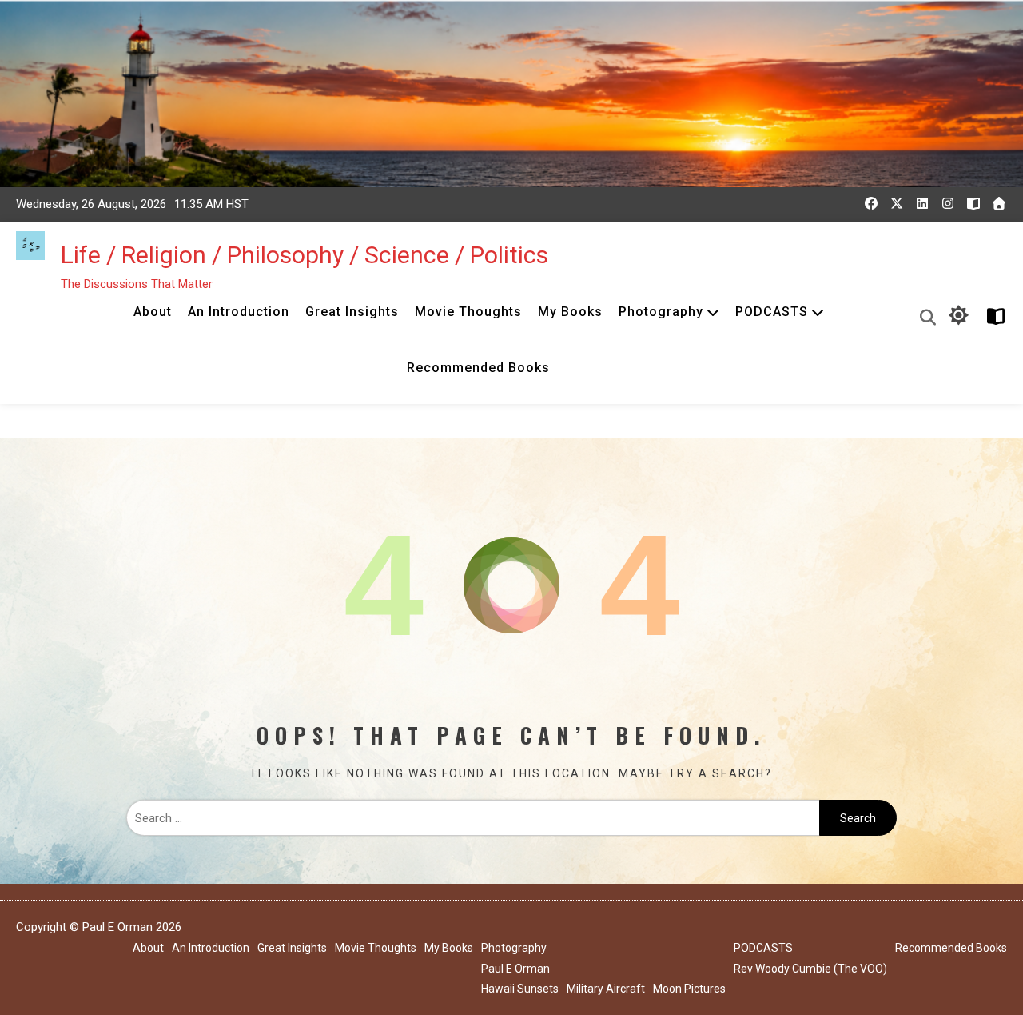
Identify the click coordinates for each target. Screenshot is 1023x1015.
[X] (897, 203)
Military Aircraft (606, 988)
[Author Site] (973, 203)
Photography (661, 311)
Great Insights (352, 311)
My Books (570, 311)
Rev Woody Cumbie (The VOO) (810, 968)
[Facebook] (871, 203)
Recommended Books (478, 367)
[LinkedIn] (922, 203)
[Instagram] (948, 203)
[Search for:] (472, 818)
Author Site (993, 316)
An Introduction (238, 311)
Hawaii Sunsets (520, 988)
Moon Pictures (689, 988)
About (152, 311)
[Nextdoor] (999, 203)
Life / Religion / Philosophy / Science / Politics (304, 255)
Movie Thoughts (468, 311)
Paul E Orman (515, 968)
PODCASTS (771, 311)
